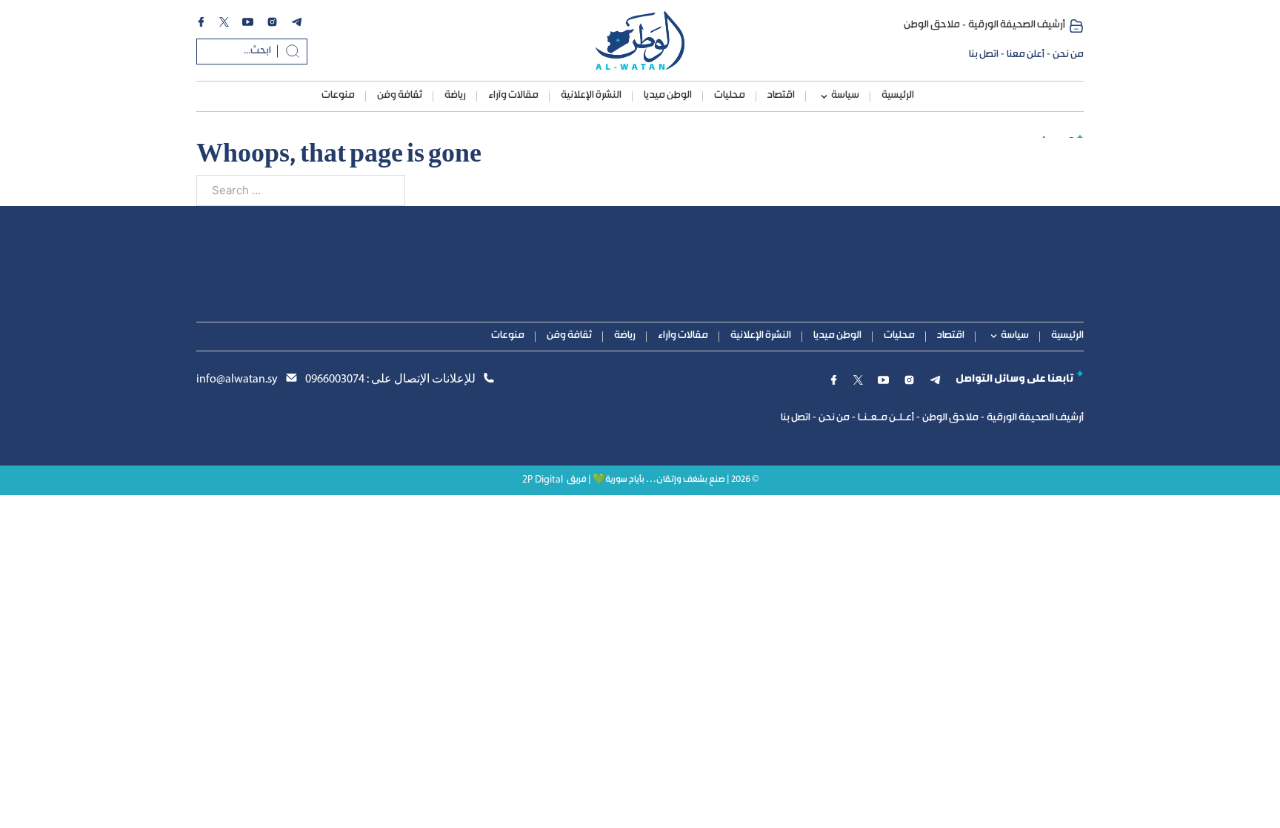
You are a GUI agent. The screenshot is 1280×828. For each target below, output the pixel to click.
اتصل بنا (984, 55)
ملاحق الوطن (932, 25)
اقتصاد (781, 95)
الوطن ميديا (668, 95)
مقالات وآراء (513, 95)
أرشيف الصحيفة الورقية (1016, 25)
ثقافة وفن (399, 95)
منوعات (338, 95)
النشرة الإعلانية (591, 95)
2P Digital (542, 480)
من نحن (1068, 55)
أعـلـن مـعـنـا (886, 418)
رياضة (455, 95)
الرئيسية (897, 95)
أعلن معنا (1025, 55)
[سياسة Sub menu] (824, 97)
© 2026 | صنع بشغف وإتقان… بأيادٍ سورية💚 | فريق (663, 480)
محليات (729, 95)
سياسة (845, 95)
